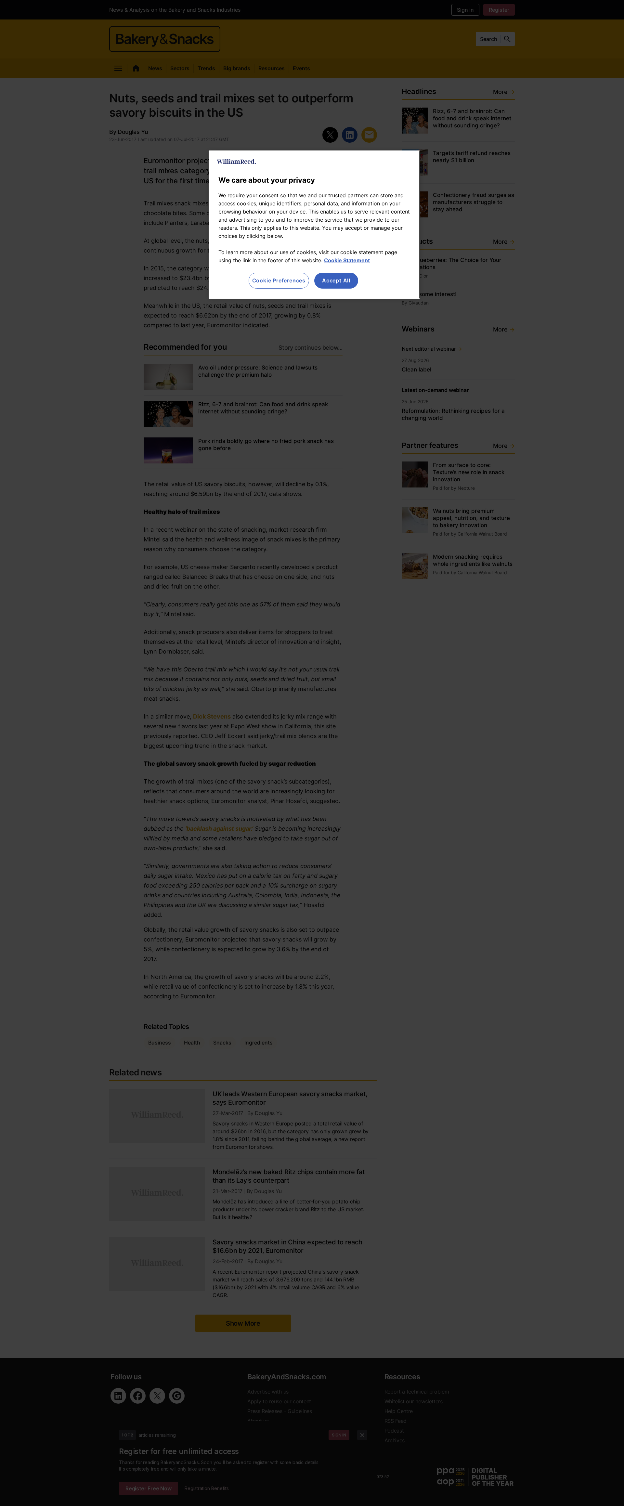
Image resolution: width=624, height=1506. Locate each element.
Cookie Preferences (279, 280)
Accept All (336, 280)
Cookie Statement (347, 260)
